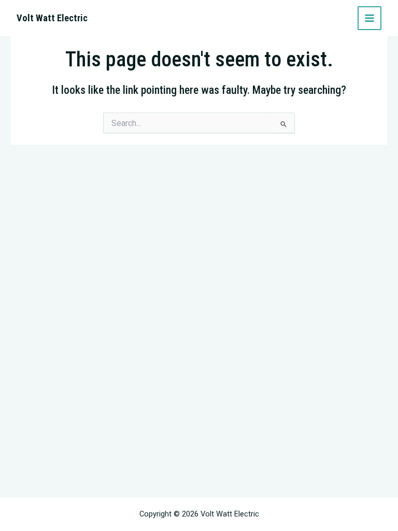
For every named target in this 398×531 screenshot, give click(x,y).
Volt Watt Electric (52, 17)
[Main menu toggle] (369, 18)
